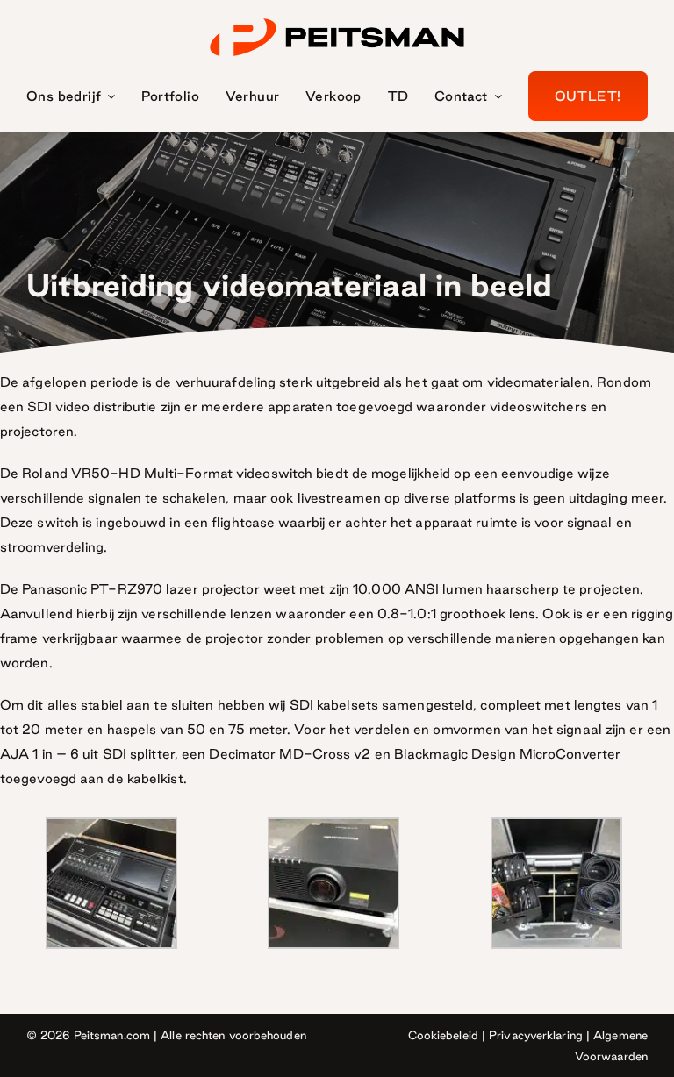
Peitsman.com (112, 1035)
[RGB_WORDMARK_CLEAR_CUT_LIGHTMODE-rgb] (337, 18)
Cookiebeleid (443, 1035)
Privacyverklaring (536, 1035)
